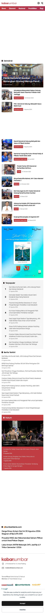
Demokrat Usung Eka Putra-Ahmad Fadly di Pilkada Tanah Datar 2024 (28, 155)
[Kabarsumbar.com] (9, 3)
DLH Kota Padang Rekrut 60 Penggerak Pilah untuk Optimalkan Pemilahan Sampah (23, 312)
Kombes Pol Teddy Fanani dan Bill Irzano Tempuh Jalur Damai (21, 450)
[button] (38, 3)
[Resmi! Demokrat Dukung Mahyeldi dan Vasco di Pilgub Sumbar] (7, 144)
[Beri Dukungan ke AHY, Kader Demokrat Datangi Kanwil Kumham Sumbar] (7, 194)
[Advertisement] (22, 35)
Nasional (16, 184)
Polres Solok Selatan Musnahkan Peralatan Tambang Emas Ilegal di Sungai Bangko (20, 465)
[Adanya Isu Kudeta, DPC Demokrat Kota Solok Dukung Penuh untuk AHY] (7, 206)
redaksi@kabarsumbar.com (14, 568)
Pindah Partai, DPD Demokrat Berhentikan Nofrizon (26, 167)
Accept (22, 603)
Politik (5, 75)
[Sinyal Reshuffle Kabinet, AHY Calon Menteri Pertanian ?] (7, 182)
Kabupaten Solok (18, 98)
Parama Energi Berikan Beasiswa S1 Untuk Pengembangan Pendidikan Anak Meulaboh (23, 304)
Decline (22, 610)
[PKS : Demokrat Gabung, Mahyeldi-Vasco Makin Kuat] (7, 107)
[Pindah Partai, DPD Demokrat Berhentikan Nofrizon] (8, 169)
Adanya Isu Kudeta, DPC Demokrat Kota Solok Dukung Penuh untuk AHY (27, 204)
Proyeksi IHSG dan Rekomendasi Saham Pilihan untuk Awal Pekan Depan (22, 539)
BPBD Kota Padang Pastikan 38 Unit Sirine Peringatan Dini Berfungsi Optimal (20, 364)
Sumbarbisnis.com (13, 527)
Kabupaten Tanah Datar (20, 159)
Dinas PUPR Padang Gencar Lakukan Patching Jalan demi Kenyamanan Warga (24, 327)
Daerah (16, 209)
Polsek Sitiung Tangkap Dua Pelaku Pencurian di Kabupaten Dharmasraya (18, 457)
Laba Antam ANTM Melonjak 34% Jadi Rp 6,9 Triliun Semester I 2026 (21, 546)
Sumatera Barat (18, 109)
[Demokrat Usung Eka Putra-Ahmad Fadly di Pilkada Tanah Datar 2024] (7, 157)
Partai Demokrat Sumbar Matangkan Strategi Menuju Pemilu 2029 (22, 80)
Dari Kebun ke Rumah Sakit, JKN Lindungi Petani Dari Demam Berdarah (24, 288)
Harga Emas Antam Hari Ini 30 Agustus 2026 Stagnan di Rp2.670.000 (21, 532)
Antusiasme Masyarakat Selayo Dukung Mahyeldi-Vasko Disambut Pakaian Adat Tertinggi (27, 92)
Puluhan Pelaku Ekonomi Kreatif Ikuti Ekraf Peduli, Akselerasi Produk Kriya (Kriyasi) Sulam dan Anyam (25, 335)
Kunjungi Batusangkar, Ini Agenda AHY (26, 217)
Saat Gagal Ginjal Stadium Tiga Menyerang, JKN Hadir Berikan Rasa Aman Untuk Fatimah (24, 319)
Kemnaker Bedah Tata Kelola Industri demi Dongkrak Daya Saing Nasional (22, 296)
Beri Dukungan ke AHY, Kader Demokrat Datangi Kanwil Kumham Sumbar (27, 192)
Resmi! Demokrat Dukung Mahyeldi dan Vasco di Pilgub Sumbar (27, 142)
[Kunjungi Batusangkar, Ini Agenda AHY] (7, 219)
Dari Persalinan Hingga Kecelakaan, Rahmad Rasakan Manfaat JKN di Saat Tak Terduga (23, 343)
